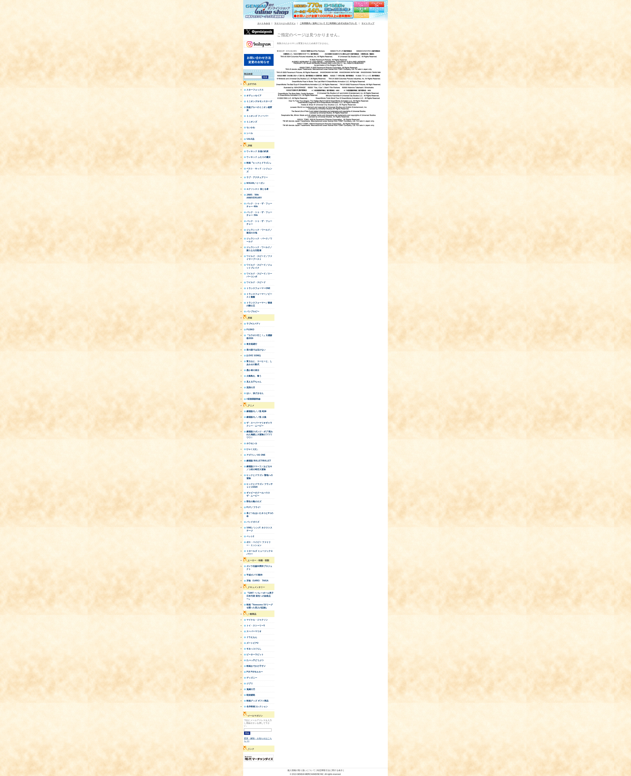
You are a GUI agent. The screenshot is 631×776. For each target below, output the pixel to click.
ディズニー (251, 677)
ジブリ (249, 683)
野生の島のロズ (253, 501)
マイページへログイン (285, 23)
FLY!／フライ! (253, 507)
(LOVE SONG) (253, 355)
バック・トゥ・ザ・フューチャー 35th (259, 213)
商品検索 (248, 74)
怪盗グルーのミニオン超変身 (259, 108)
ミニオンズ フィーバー (257, 116)
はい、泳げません (255, 393)
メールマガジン (255, 715)
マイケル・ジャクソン (257, 620)
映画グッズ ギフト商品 (257, 700)
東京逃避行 (251, 344)
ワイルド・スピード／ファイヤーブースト (259, 257)
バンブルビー (252, 311)
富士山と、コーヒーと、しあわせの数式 (259, 362)
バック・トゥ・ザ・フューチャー (259, 222)
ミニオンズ (251, 121)
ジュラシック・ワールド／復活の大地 (259, 231)
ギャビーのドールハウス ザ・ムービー (258, 494)
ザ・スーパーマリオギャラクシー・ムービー (259, 424)
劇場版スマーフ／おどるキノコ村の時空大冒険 (259, 468)
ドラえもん (251, 637)
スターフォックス (255, 90)
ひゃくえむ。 (252, 449)
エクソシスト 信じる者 (257, 189)
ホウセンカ (251, 443)
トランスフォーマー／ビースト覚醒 (259, 295)
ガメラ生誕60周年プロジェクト (259, 567)
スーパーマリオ (253, 631)
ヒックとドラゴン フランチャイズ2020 (259, 485)
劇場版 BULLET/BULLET (258, 460)
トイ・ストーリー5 (255, 625)
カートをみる (263, 23)
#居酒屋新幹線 (253, 399)
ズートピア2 (252, 643)
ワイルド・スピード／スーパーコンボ (259, 275)
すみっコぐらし (253, 648)
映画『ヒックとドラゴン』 (259, 163)
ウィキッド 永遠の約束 (257, 151)
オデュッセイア (253, 95)
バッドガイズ (252, 522)
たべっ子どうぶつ (255, 660)
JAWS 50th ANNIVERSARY (254, 196)
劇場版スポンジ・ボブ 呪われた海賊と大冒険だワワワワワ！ (259, 434)
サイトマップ (368, 23)
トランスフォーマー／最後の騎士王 (259, 304)
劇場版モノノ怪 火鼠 (256, 417)
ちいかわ (250, 127)
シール (249, 133)
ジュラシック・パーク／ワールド (259, 240)
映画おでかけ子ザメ (256, 666)
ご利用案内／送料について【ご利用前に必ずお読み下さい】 (328, 23)
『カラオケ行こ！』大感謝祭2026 (259, 336)
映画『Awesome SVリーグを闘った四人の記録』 (259, 606)
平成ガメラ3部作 (254, 575)
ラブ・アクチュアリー (257, 177)
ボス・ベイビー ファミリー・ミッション (258, 543)
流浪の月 (250, 387)
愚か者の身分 (252, 370)
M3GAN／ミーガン (255, 183)
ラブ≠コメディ (253, 323)
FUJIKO (250, 329)
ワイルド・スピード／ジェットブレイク (259, 266)
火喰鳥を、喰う (253, 376)
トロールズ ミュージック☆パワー (259, 552)
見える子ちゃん (253, 381)
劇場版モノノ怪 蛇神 (256, 411)
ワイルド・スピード (256, 282)
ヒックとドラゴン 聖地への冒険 (259, 476)
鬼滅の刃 (250, 689)
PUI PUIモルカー (254, 672)
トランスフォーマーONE (258, 288)
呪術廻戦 (250, 695)
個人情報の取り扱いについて (301, 770)
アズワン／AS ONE (255, 455)
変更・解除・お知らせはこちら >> (258, 739)
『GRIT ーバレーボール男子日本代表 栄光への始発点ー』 (260, 596)
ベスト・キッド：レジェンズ (259, 170)
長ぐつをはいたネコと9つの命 (259, 514)
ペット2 (250, 536)
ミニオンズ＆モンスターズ (259, 101)
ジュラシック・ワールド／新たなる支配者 (259, 248)
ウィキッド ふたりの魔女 (258, 157)
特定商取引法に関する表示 (330, 770)
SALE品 (250, 139)
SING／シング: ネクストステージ (259, 529)
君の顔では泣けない (256, 350)
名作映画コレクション (257, 706)
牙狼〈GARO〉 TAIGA (257, 580)
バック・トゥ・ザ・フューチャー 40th (259, 205)
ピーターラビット (255, 654)
